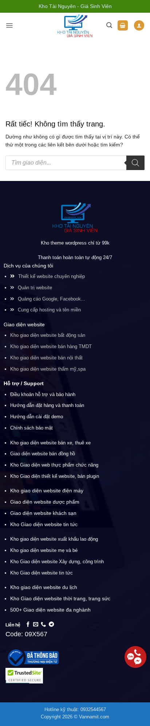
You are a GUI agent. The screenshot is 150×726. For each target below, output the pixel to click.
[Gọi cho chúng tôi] (43, 625)
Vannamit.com (94, 716)
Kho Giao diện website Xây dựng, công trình (57, 561)
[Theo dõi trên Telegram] (51, 625)
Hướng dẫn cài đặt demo (36, 416)
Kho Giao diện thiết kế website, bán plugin (54, 476)
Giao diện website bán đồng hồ (42, 453)
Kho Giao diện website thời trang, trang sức (61, 598)
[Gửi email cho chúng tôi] (35, 625)
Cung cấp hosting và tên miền (49, 309)
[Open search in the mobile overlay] (75, 163)
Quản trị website (35, 287)
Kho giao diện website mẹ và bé (44, 550)
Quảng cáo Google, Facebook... (51, 299)
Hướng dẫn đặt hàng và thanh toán (47, 405)
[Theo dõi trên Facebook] (28, 625)
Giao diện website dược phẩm (44, 502)
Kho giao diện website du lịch (43, 587)
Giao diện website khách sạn (43, 513)
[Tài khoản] (139, 25)
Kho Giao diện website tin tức (44, 524)
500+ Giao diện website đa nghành (50, 610)
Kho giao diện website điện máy (46, 490)
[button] (9, 25)
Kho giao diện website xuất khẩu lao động (54, 539)
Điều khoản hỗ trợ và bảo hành (42, 394)
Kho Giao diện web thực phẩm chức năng (54, 465)
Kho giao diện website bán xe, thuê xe (50, 442)
